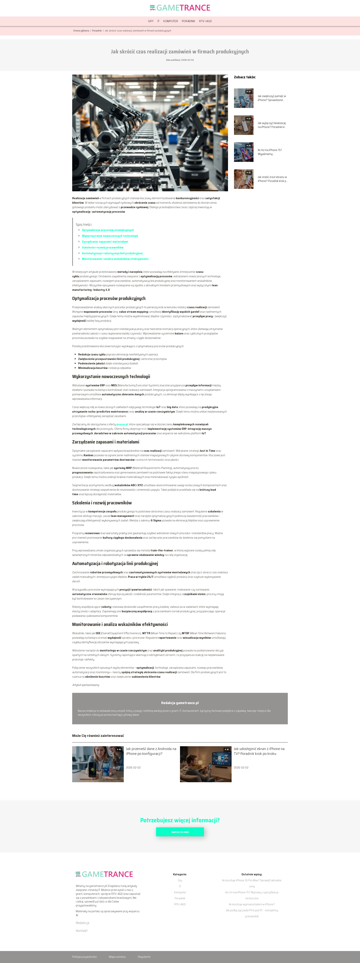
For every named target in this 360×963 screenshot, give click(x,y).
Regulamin (144, 956)
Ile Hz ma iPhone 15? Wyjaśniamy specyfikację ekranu (270, 152)
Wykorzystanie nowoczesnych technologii (110, 235)
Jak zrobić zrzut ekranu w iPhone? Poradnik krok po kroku (273, 179)
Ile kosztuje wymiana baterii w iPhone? (252, 904)
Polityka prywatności (84, 956)
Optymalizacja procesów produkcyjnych (108, 230)
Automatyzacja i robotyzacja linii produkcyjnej (112, 253)
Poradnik (189, 21)
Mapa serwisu (117, 956)
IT (159, 21)
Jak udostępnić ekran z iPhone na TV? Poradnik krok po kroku (259, 751)
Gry (151, 21)
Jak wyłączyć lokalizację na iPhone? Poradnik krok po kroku (273, 125)
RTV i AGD (205, 21)
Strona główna (81, 30)
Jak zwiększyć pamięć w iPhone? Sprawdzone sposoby (272, 98)
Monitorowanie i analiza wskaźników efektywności (115, 258)
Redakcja (82, 922)
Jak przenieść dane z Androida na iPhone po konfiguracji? (151, 751)
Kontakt (82, 930)
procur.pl (122, 424)
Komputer (170, 21)
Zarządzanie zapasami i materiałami (105, 241)
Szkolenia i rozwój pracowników (103, 247)
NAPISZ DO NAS (180, 832)
